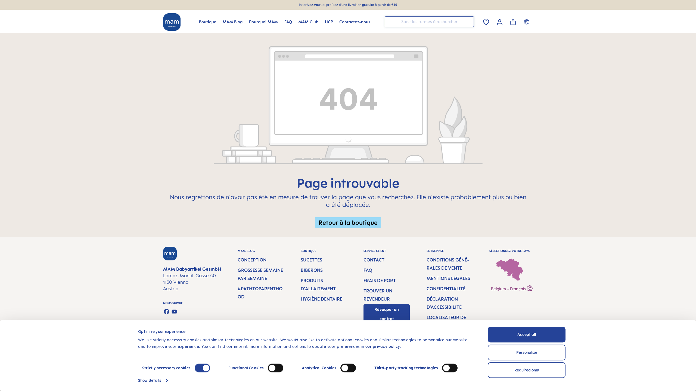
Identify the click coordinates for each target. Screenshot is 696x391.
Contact (373, 260)
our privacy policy (382, 346)
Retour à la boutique (348, 222)
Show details (149, 380)
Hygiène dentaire (321, 299)
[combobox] (429, 21)
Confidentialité (446, 288)
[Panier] (513, 21)
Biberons (312, 270)
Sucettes (311, 260)
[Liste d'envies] (486, 21)
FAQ (367, 270)
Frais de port (379, 280)
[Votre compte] (500, 21)
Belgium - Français (509, 288)
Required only (526, 370)
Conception (252, 260)
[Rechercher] (468, 21)
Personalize (526, 352)
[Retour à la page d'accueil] (172, 22)
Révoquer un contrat (386, 314)
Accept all (526, 334)
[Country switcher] (527, 22)
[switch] (275, 368)
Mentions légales (448, 278)
